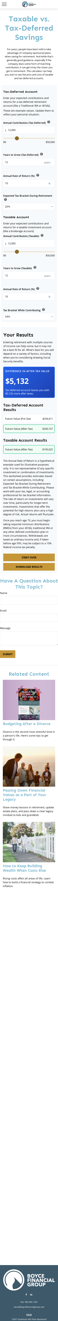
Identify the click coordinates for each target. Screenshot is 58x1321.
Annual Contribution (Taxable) (23, 236)
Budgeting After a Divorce (26, 724)
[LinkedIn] (31, 1294)
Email (3, 610)
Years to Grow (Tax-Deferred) (23, 154)
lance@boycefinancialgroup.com (29, 1307)
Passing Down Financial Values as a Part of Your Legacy (24, 795)
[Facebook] (26, 1294)
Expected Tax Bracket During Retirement (27, 198)
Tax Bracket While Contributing (24, 310)
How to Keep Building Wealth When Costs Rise (24, 868)
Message (5, 628)
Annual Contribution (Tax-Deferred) (26, 122)
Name (3, 593)
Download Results (29, 566)
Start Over (29, 557)
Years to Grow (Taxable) (20, 268)
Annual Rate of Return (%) (21, 175)
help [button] (48, 122)
